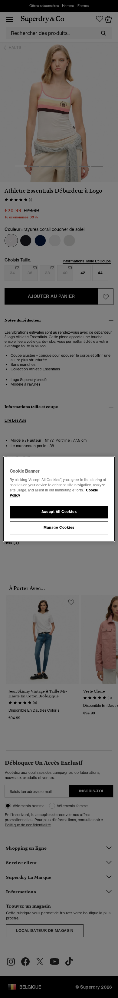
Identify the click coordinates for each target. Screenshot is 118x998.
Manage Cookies (59, 527)
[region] (59, 499)
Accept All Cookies (59, 512)
